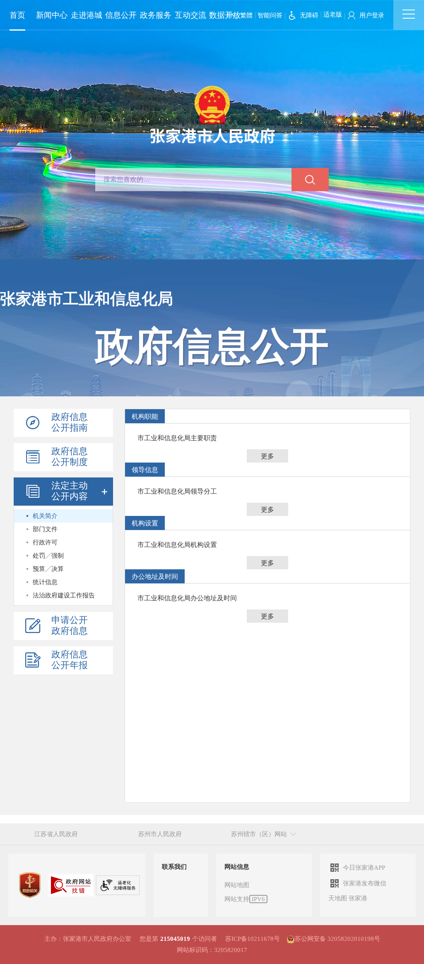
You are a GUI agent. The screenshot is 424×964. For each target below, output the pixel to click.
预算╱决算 (48, 569)
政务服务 (155, 15)
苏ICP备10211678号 (252, 938)
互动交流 (190, 15)
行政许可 (45, 542)
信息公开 (121, 15)
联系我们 (174, 866)
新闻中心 (51, 15)
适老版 (332, 14)
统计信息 (45, 582)
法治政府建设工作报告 (64, 595)
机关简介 (45, 516)
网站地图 (236, 885)
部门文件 (45, 529)
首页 (17, 15)
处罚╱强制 (48, 555)
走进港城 (86, 15)
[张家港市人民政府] (212, 114)
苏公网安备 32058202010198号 (337, 938)
